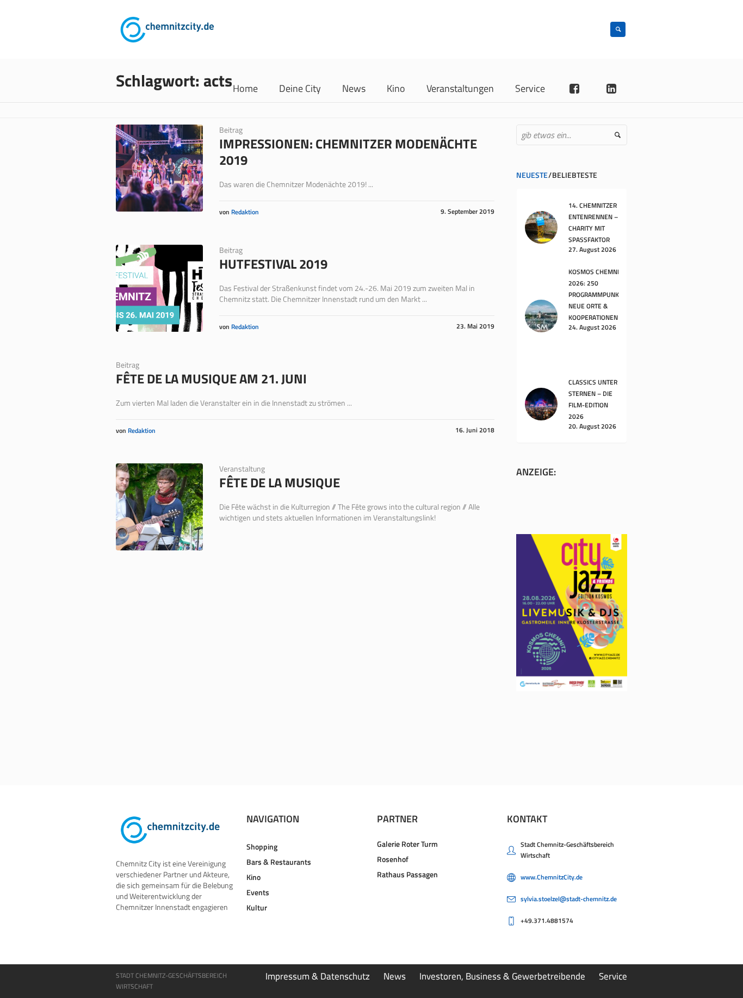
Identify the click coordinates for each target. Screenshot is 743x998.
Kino (253, 877)
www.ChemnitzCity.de (552, 877)
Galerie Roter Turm (407, 844)
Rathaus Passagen (407, 874)
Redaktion (245, 212)
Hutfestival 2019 (273, 264)
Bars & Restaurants (278, 861)
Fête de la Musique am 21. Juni (211, 378)
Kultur (256, 907)
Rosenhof (392, 859)
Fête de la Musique (279, 482)
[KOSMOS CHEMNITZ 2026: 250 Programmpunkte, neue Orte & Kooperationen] (541, 314)
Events (257, 892)
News (394, 976)
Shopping (261, 846)
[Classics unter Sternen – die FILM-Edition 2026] (541, 403)
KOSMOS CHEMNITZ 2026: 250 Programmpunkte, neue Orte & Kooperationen (598, 294)
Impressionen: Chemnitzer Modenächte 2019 (348, 152)
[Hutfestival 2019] (159, 288)
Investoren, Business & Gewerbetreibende (502, 976)
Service (613, 976)
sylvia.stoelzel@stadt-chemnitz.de (569, 899)
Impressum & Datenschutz (317, 976)
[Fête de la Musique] (159, 506)
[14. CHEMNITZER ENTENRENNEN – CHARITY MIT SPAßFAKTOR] (541, 226)
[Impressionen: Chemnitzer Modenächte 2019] (159, 168)
